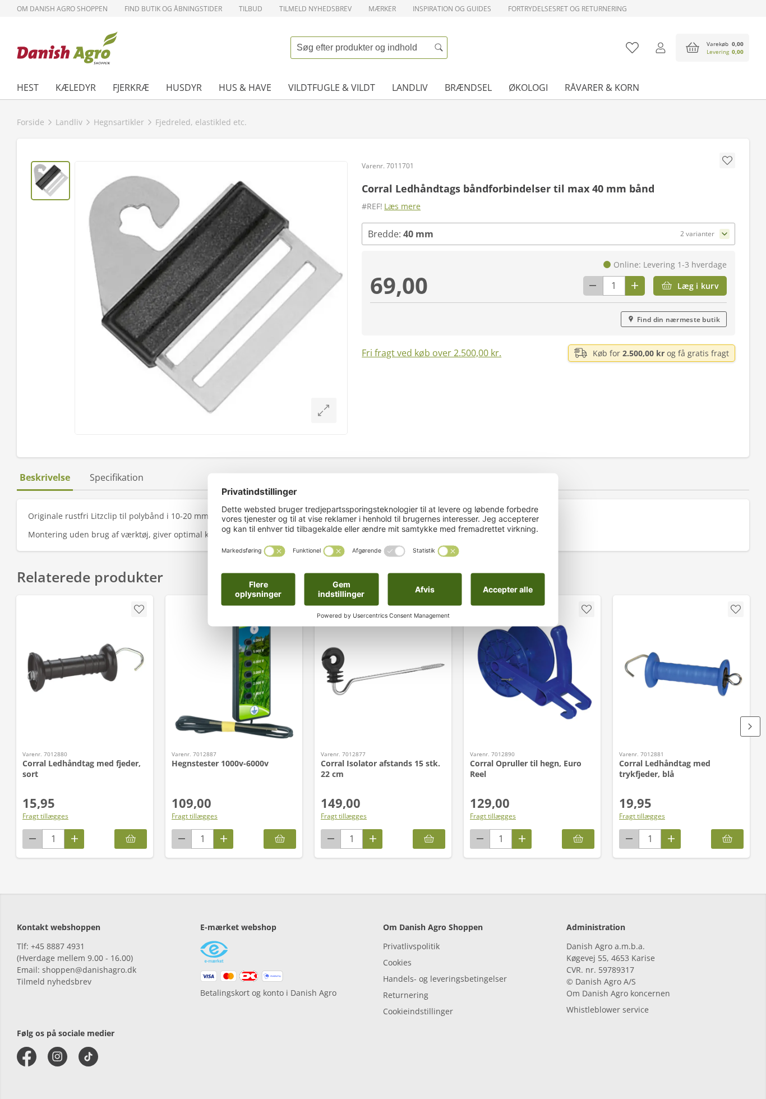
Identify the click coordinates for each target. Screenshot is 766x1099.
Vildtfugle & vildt (331, 87)
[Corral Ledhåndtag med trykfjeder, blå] (681, 671)
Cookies (397, 962)
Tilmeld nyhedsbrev (315, 8)
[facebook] (26, 1056)
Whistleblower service (607, 1009)
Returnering (405, 995)
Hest (28, 87)
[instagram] (57, 1056)
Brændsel (468, 87)
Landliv (410, 87)
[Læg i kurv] (130, 839)
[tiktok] (88, 1056)
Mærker (382, 8)
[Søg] (439, 47)
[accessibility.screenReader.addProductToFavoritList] (139, 609)
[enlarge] (323, 410)
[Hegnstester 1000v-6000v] (234, 671)
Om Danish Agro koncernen (618, 993)
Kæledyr (76, 87)
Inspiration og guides (452, 8)
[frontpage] (67, 47)
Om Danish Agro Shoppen (62, 8)
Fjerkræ (131, 87)
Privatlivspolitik (411, 946)
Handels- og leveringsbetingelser (445, 978)
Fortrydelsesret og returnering (567, 8)
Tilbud (250, 8)
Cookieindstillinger (418, 1011)
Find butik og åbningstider (173, 8)
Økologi (528, 87)
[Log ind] (660, 47)
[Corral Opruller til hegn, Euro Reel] (532, 671)
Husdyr (184, 87)
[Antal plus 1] (635, 286)
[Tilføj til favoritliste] (632, 47)
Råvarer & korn (602, 87)
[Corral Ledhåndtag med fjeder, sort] (84, 671)
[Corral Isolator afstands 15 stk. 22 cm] (383, 671)
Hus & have (245, 87)
